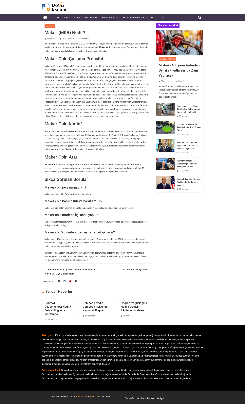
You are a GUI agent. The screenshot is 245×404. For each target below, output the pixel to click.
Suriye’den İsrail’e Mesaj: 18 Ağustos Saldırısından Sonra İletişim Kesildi (188, 109)
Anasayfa (129, 398)
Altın (66, 17)
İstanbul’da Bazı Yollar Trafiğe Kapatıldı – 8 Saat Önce (189, 127)
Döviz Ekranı (67, 39)
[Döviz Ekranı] (45, 17)
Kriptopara (91, 17)
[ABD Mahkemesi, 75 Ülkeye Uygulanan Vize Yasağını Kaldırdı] (165, 166)
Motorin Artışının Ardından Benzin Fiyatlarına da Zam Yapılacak (179, 70)
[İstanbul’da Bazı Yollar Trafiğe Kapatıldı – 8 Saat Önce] (165, 129)
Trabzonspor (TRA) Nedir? (134, 269)
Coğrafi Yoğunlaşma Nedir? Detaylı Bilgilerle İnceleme (134, 306)
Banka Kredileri (110, 17)
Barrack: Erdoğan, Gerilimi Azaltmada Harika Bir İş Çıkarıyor (189, 182)
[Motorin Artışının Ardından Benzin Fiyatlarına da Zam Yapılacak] (179, 42)
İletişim (160, 398)
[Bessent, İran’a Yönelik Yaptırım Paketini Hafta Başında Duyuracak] (165, 147)
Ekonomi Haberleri (133, 17)
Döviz (56, 17)
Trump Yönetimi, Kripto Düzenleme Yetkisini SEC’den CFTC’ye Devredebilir (70, 271)
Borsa (77, 17)
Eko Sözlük (157, 17)
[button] (145, 18)
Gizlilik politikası (145, 398)
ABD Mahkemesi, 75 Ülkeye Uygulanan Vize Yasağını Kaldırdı (187, 164)
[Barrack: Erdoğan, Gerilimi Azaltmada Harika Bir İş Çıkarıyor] (165, 184)
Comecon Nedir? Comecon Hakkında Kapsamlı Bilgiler (95, 306)
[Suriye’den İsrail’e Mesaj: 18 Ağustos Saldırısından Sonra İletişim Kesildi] (165, 111)
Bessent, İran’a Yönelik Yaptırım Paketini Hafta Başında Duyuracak (187, 145)
